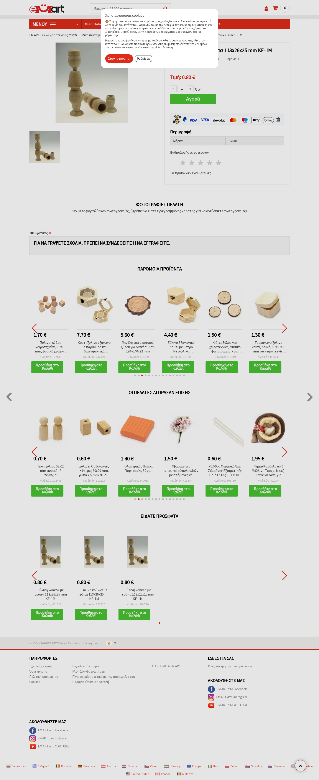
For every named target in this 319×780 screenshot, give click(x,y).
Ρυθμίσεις (143, 58)
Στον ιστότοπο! (119, 58)
